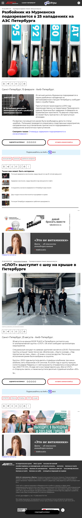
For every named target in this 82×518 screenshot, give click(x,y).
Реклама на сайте (22, 468)
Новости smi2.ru (9, 255)
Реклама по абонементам (38, 468)
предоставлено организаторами (13, 326)
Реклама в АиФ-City (55, 468)
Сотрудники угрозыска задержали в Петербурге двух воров (31, 188)
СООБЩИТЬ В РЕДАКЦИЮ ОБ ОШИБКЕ (54, 471)
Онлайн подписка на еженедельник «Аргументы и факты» (35, 466)
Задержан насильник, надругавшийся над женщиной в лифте (31, 181)
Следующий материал (42, 512)
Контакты (60, 466)
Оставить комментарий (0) (64, 142)
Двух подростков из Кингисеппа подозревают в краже (29, 194)
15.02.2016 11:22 (6, 9)
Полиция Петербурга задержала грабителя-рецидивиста (30, 201)
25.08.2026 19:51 (7, 261)
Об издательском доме (24, 463)
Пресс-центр (37, 463)
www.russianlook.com (9, 78)
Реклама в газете (71, 466)
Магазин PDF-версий (50, 463)
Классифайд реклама (71, 468)
